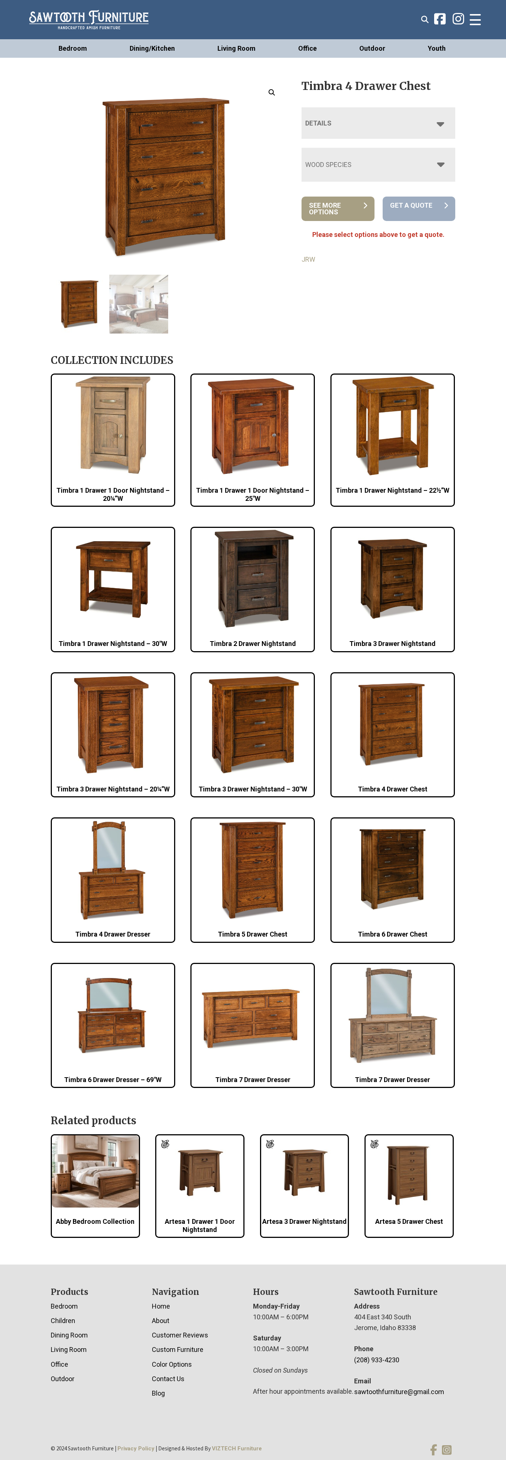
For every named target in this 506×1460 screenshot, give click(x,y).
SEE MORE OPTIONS (325, 208)
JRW (308, 259)
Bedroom (73, 48)
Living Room (236, 48)
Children (63, 1321)
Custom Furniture (177, 1349)
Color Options (172, 1364)
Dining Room (69, 1335)
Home (161, 1306)
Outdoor (372, 48)
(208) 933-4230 (376, 1360)
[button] (272, 92)
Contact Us (168, 1379)
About (160, 1321)
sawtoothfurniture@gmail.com (399, 1392)
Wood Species (328, 164)
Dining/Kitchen (152, 48)
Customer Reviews (180, 1335)
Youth (437, 48)
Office (307, 48)
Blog (158, 1393)
